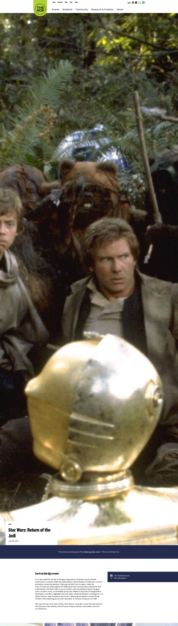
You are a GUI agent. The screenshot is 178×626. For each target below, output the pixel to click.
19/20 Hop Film (90, 552)
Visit (54, 2)
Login (129, 3)
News (76, 2)
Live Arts (60, 2)
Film (66, 2)
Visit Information (120, 578)
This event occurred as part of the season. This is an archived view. (89, 552)
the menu (53, 12)
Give (71, 2)
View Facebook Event (121, 576)
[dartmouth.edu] (143, 2)
